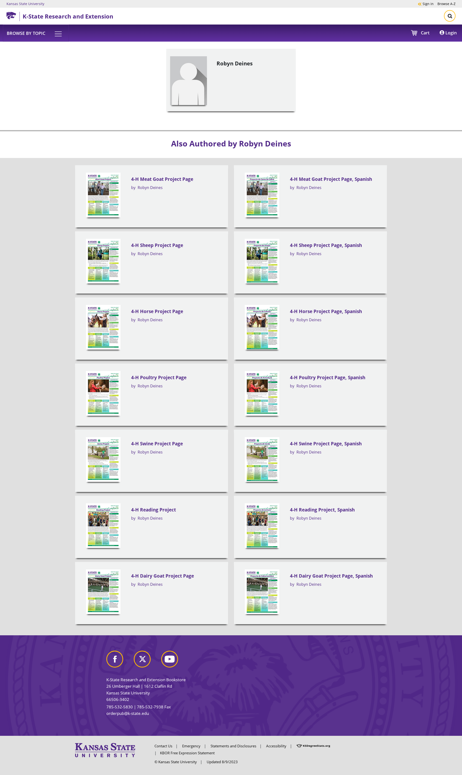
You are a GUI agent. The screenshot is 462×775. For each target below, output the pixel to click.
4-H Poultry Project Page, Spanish (327, 377)
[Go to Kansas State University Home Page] (105, 749)
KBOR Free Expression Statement (187, 752)
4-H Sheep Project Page (157, 245)
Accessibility (276, 745)
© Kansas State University (175, 761)
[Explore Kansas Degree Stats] (313, 745)
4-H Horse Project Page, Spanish (326, 311)
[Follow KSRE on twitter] (147, 661)
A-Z (446, 3)
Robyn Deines (150, 187)
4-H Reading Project (153, 510)
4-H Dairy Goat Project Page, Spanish (331, 576)
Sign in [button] (426, 3)
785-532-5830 (119, 707)
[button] (36, 33)
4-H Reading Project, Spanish (322, 510)
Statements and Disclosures (233, 745)
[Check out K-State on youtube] (174, 661)
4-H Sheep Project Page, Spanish (326, 245)
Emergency (191, 745)
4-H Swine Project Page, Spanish (326, 444)
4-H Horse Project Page (157, 311)
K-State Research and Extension (68, 16)
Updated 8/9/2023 (222, 761)
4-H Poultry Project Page (158, 377)
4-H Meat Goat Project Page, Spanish (331, 179)
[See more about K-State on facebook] (119, 661)
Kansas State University (25, 3)
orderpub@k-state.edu (127, 713)
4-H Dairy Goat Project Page (162, 576)
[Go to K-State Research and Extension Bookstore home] (12, 14)
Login (450, 33)
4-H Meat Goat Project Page (162, 179)
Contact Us (163, 745)
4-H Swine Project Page (157, 444)
